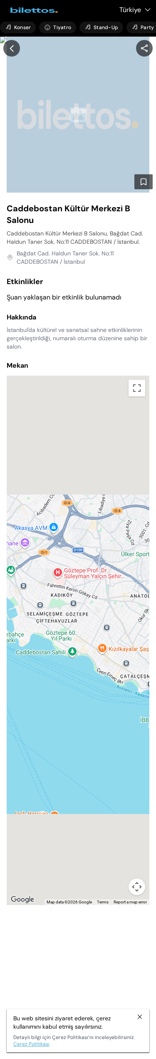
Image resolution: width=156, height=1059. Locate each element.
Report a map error (130, 902)
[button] (78, 631)
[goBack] (11, 48)
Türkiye (130, 9)
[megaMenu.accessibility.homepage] (31, 10)
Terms (103, 902)
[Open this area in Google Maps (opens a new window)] (22, 899)
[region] (144, 48)
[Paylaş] (144, 48)
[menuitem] (18, 27)
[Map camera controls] (137, 886)
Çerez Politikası (31, 1044)
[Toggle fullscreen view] (137, 388)
